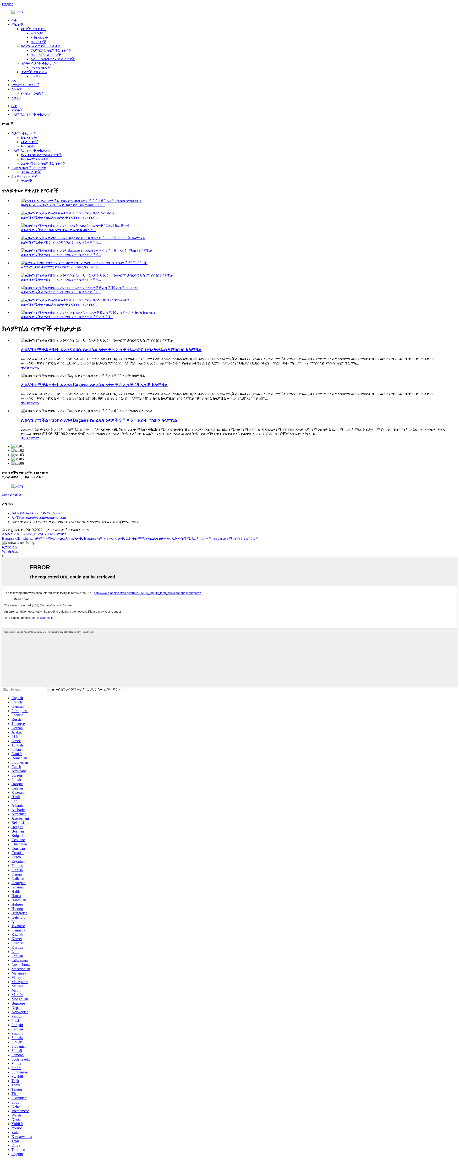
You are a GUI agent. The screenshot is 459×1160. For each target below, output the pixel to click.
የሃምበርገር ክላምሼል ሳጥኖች (51, 50)
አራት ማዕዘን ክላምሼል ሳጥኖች (53, 59)
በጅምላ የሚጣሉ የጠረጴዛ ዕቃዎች (58, 538)
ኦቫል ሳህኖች (39, 37)
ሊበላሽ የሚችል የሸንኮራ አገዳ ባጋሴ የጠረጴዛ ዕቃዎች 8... (61, 242)
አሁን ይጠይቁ (11, 494)
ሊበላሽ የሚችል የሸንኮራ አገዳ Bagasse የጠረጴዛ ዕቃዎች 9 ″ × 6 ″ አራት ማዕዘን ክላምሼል (99, 420)
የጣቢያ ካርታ (35, 534)
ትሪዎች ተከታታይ (34, 72)
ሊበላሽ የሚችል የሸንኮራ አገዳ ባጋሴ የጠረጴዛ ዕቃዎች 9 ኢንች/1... (67, 317)
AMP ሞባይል (57, 534)
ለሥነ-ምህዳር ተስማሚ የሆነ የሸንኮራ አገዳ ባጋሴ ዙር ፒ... (61, 267)
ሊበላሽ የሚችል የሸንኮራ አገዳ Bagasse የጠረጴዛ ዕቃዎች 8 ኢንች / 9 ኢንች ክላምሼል (94, 384)
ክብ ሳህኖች (38, 33)
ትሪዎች (36, 76)
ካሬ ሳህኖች (38, 42)
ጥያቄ (25, 367)
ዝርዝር (34, 367)
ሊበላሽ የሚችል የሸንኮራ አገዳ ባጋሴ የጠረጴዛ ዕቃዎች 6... (61, 280)
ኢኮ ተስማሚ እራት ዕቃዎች (191, 538)
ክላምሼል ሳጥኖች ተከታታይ (40, 46)
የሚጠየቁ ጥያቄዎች (25, 85)
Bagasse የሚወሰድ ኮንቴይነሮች (235, 538)
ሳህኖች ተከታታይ (33, 29)
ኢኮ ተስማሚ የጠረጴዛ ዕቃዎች (148, 538)
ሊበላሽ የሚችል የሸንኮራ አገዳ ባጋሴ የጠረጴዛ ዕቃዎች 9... (61, 255)
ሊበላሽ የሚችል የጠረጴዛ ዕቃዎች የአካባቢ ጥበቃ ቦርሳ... (59, 217)
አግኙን (16, 98)
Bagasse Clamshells (17, 538)
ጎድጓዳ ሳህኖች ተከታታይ (38, 63)
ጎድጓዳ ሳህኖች (41, 67)
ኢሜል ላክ (9, 547)
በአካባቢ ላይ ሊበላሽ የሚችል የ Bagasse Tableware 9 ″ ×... (63, 205)
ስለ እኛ (16, 89)
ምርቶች (17, 24)
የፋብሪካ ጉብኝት (32, 93)
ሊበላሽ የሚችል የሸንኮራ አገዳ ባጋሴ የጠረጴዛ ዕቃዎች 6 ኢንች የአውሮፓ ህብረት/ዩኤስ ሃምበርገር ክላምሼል (111, 349)
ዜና (13, 80)
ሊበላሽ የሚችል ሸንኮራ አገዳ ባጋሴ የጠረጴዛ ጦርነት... (58, 230)
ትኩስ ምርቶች (12, 534)
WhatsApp (10, 551)
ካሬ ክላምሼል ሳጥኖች (46, 55)
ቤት (14, 20)
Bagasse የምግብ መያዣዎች (104, 538)
